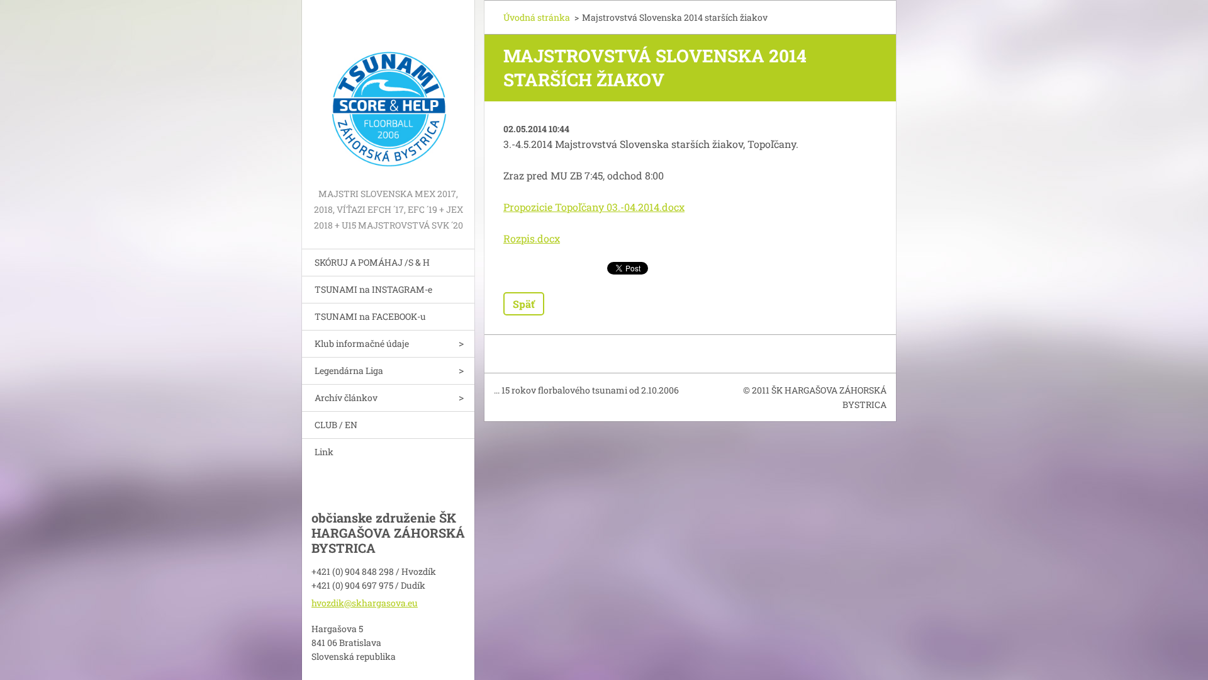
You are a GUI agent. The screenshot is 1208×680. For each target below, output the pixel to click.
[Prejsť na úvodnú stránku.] (388, 93)
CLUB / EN (336, 425)
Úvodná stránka (536, 17)
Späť (524, 303)
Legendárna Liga (349, 371)
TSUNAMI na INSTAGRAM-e (373, 289)
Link (324, 452)
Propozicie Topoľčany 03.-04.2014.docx (594, 206)
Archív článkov (346, 398)
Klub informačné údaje (362, 343)
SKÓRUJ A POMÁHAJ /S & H (372, 262)
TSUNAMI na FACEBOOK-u (370, 316)
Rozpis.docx (531, 238)
